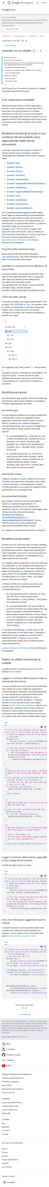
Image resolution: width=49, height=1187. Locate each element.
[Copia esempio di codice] (45, 727)
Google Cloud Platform (10, 1160)
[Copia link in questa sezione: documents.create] (23, 474)
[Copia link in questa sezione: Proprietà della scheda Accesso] (37, 249)
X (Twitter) (6, 1131)
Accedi (43, 3)
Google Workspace (19, 36)
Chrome (5, 1152)
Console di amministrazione (12, 1102)
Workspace (26, 2)
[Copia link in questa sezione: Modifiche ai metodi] (29, 392)
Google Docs (9, 9)
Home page (6, 36)
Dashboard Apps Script (10, 1106)
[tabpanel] (24, 788)
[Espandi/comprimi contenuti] (18, 57)
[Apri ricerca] (37, 2)
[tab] (6, 722)
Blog (3, 1123)
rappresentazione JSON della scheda (17, 240)
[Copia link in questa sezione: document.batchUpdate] (29, 496)
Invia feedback (10, 45)
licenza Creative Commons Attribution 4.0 (33, 1023)
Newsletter (6, 1127)
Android (5, 1149)
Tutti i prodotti (7, 1167)
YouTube (5, 1134)
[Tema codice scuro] (41, 727)
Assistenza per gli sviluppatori (12, 1089)
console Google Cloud (9, 1110)
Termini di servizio (8, 1093)
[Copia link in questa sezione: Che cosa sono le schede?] (37, 100)
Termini (4, 1176)
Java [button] (6, 722)
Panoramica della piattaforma (12, 1078)
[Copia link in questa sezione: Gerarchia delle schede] (28, 297)
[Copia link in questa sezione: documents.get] (20, 410)
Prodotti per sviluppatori (10, 1082)
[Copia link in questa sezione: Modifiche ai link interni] (32, 539)
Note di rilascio (7, 1085)
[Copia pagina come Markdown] (41, 51)
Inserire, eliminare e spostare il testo (21, 936)
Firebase (5, 1156)
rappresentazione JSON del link (17, 648)
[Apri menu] (3, 2)
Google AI (5, 1163)
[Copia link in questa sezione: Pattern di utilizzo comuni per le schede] (13, 663)
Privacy (12, 1176)
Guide (42, 36)
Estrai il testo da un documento (23, 705)
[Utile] (22, 40)
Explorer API (6, 1113)
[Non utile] (26, 40)
